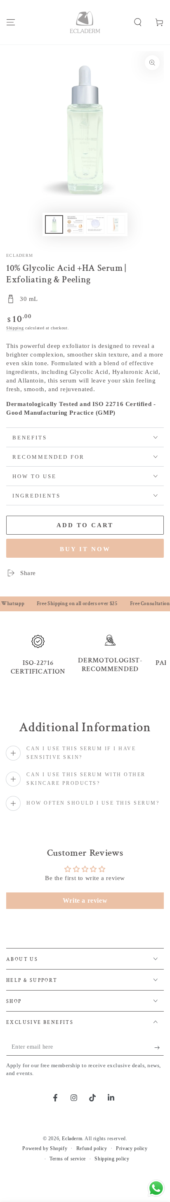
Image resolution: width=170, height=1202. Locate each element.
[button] (138, 22)
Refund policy (91, 1148)
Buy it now (85, 549)
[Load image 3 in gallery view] (95, 224)
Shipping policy (111, 1159)
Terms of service (68, 1159)
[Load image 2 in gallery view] (75, 224)
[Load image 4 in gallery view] (116, 224)
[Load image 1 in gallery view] (54, 224)
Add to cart (85, 525)
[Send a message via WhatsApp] (156, 1188)
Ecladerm (19, 255)
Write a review (85, 900)
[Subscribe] (159, 1047)
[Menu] (10, 22)
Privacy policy (131, 1148)
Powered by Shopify (44, 1148)
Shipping (15, 328)
